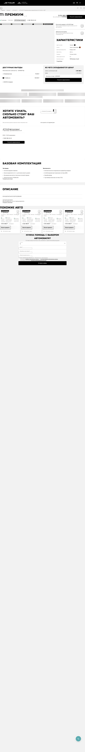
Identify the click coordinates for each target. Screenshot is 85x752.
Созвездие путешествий (24, 3)
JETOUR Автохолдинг (20, 20)
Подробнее (59, 61)
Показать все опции (8, 179)
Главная (3, 10)
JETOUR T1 (14, 10)
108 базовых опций (74, 59)
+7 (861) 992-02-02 (31, 20)
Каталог (8, 10)
